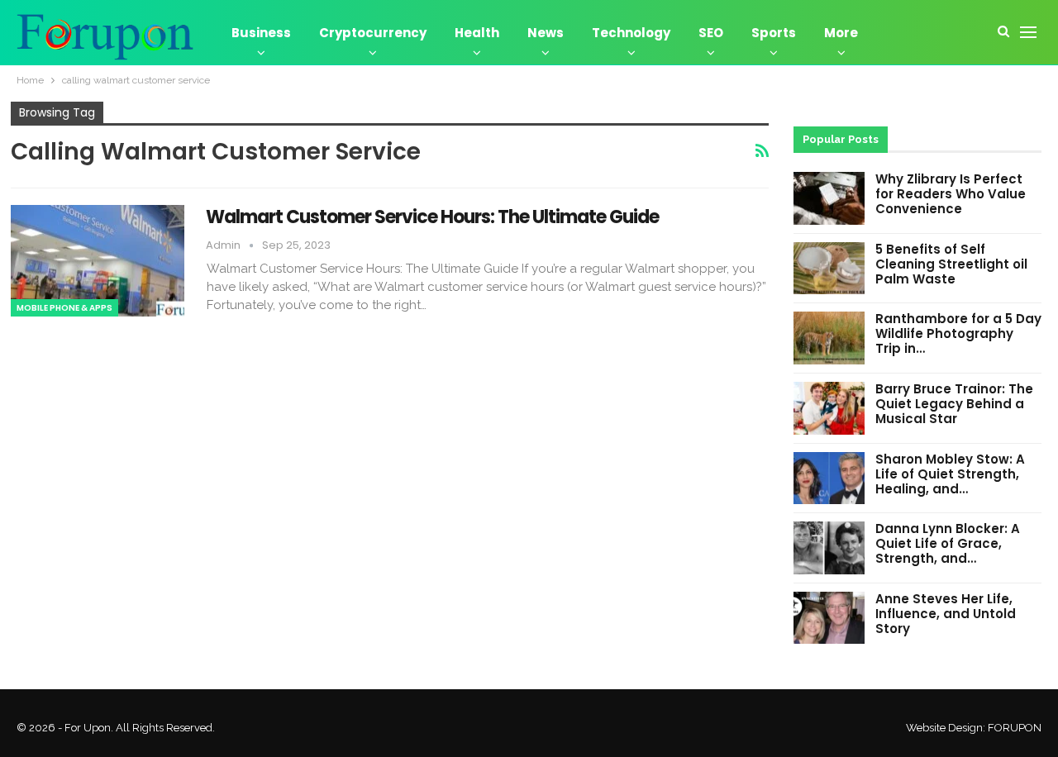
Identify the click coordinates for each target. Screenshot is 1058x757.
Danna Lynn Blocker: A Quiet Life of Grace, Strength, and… (947, 543)
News (545, 32)
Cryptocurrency (373, 32)
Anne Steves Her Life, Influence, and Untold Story (945, 613)
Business (261, 32)
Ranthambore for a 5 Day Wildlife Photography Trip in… (958, 333)
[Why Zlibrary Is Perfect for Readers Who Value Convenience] (829, 198)
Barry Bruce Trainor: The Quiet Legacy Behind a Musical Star (954, 403)
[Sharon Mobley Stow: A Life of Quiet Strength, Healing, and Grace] (829, 478)
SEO (710, 32)
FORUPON (1014, 727)
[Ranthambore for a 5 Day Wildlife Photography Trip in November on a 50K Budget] (829, 338)
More (841, 32)
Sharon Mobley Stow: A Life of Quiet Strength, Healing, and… (950, 474)
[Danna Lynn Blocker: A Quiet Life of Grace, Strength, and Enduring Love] (829, 547)
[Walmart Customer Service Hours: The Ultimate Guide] (97, 260)
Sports (773, 32)
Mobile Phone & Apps (64, 308)
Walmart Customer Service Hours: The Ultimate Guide (432, 217)
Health (477, 32)
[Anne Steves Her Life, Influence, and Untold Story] (829, 618)
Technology (631, 32)
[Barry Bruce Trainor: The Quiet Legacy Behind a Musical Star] (829, 408)
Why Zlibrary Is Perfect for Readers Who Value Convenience (950, 193)
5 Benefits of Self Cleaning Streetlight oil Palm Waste (951, 264)
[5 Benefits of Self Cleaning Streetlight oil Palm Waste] (829, 268)
